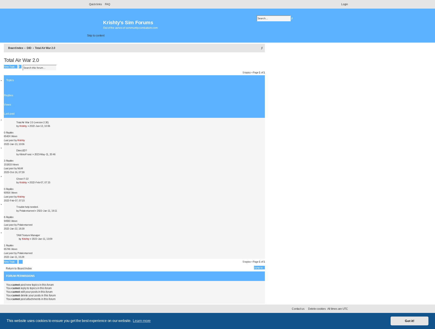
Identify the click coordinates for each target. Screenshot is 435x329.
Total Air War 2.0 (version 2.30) (32, 122)
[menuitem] (106, 4)
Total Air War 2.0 (21, 60)
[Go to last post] (26, 140)
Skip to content (95, 35)
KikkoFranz (25, 154)
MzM (20, 168)
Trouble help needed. (27, 207)
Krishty (23, 126)
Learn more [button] (142, 321)
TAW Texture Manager (28, 235)
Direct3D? (21, 150)
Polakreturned (26, 210)
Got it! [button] (409, 321)
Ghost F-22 (22, 178)
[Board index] (95, 22)
